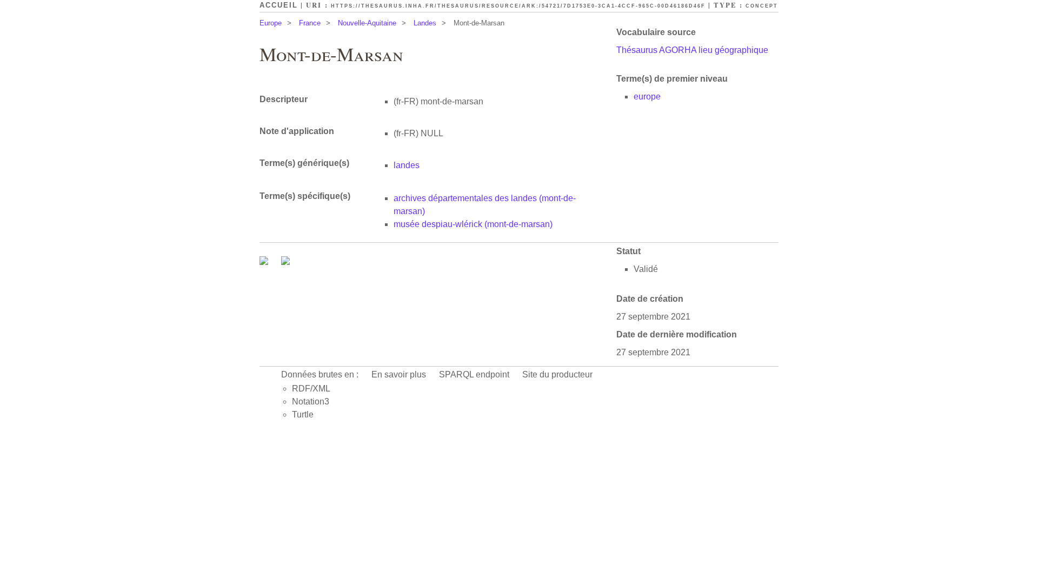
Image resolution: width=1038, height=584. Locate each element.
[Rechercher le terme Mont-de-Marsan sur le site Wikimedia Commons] (265, 262)
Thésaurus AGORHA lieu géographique (692, 50)
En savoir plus (398, 374)
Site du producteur (557, 374)
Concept (762, 6)
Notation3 (310, 401)
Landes (425, 23)
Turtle (303, 414)
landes (407, 165)
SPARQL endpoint (474, 374)
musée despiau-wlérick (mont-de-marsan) (473, 224)
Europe (271, 23)
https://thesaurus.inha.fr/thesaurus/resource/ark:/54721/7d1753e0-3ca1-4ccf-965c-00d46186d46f (518, 6)
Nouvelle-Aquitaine (367, 23)
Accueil (279, 5)
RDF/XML (311, 388)
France (310, 23)
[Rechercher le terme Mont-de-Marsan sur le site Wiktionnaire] (285, 262)
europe (647, 96)
